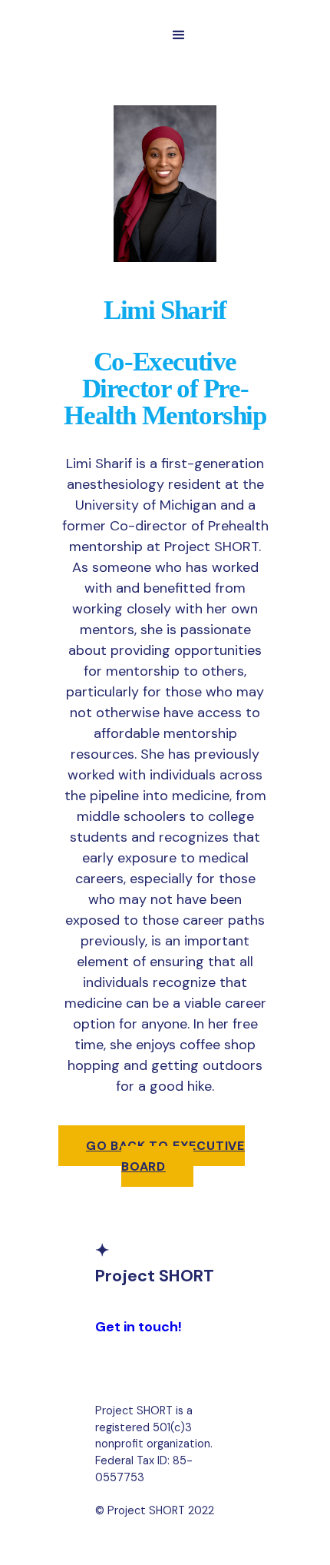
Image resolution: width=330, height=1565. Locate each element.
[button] (179, 35)
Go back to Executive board (165, 1156)
